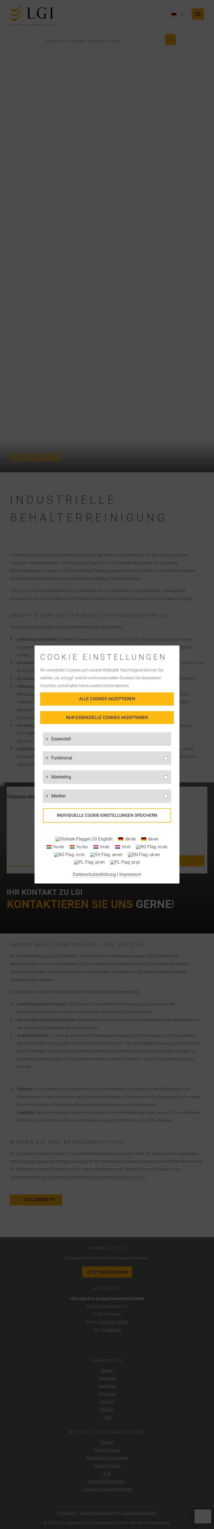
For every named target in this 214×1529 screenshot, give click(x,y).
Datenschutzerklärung (94, 874)
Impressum (130, 874)
